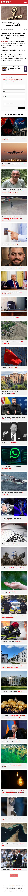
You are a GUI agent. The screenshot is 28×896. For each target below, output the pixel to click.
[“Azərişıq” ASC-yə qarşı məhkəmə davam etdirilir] (14, 13)
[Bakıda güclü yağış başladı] (14, 580)
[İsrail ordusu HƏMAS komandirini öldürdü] (14, 556)
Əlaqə (17, 890)
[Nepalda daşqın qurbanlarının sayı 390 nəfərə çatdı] (14, 330)
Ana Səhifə (5, 890)
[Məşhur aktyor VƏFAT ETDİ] (14, 431)
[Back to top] (24, 892)
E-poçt (4, 96)
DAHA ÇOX (14, 875)
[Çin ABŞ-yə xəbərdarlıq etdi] (14, 356)
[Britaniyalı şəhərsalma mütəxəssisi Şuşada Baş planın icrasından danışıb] (14, 654)
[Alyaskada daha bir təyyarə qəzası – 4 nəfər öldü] (14, 152)
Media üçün (22, 890)
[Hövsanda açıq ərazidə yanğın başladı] (14, 630)
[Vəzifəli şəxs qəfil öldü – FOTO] (14, 306)
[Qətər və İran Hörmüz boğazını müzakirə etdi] (14, 832)
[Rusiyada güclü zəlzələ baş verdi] (14, 532)
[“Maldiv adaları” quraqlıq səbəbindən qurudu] (14, 753)
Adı (4, 91)
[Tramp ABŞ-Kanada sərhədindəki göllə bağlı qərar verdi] (14, 280)
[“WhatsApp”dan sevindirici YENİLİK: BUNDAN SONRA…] (14, 455)
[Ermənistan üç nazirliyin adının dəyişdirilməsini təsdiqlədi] (14, 380)
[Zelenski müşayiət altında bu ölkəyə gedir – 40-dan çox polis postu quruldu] (14, 406)
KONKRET (11, 885)
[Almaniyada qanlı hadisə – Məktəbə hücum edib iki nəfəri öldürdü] (14, 604)
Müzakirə (5, 83)
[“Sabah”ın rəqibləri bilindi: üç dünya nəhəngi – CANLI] (14, 507)
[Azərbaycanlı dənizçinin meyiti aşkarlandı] (14, 256)
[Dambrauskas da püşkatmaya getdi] (14, 858)
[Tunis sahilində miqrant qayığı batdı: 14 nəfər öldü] (14, 481)
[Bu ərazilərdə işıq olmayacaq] (14, 232)
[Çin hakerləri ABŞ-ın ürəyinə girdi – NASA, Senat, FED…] (14, 126)
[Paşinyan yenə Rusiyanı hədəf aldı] (14, 729)
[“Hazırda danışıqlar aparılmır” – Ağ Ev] (14, 680)
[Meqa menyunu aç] (25, 2)
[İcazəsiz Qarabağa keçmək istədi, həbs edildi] (14, 806)
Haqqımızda (11, 890)
